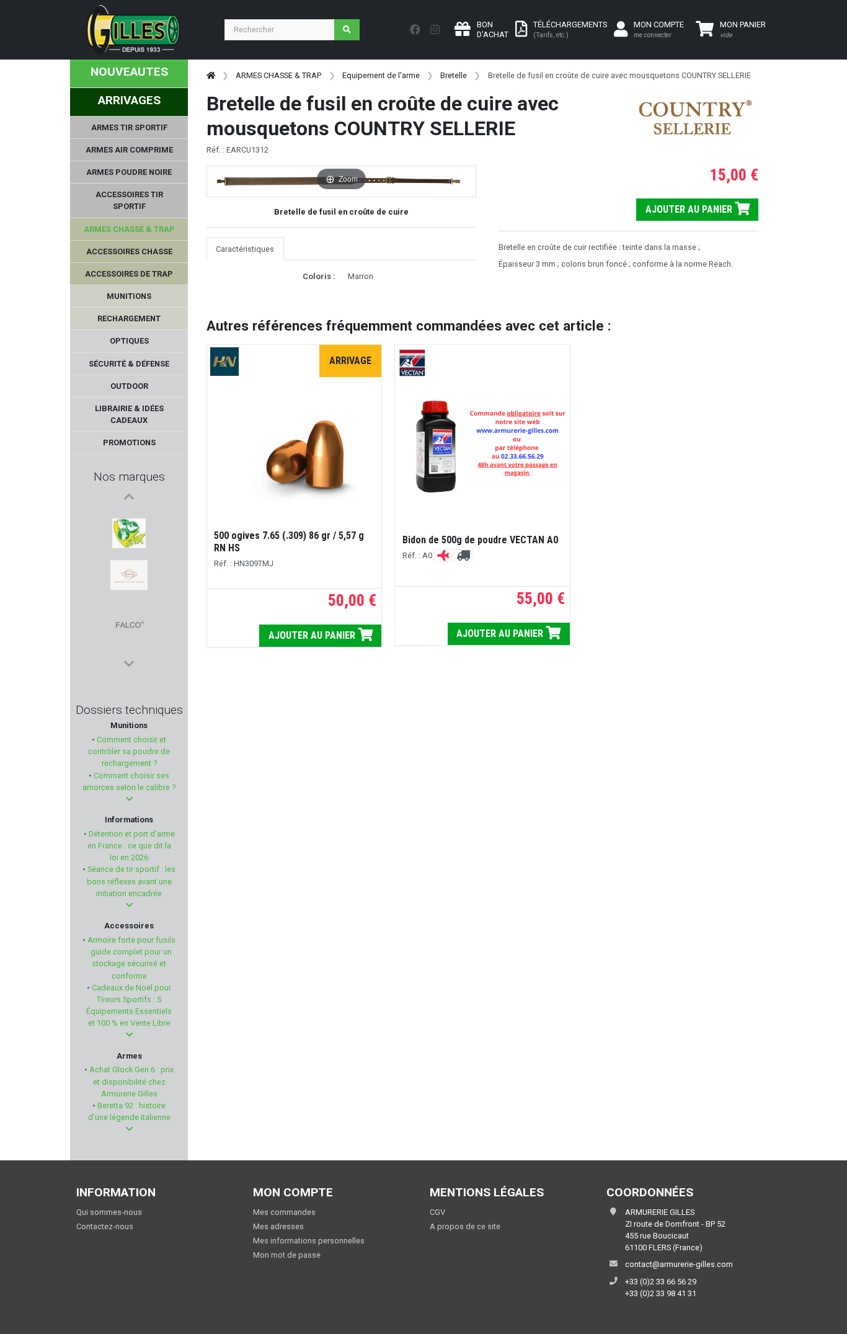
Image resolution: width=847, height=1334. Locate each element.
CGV (437, 1212)
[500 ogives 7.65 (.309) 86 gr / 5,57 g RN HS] (294, 448)
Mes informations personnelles (309, 1240)
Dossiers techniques (129, 710)
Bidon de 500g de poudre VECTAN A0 (480, 540)
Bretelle (453, 75)
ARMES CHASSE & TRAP (278, 75)
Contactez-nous (104, 1226)
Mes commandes (284, 1212)
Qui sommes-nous (109, 1212)
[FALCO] (129, 580)
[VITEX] (128, 520)
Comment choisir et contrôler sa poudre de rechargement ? (129, 751)
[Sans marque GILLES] (129, 610)
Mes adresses (278, 1226)
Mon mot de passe (287, 1255)
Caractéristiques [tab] (245, 249)
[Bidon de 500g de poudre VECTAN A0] (482, 447)
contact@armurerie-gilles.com (679, 1264)
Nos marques (129, 476)
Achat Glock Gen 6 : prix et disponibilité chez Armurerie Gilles (130, 1081)
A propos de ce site (465, 1226)
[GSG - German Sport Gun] (129, 550)
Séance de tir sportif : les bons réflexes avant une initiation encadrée (130, 881)
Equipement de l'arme (381, 75)
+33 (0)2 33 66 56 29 (660, 1281)
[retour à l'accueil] (210, 75)
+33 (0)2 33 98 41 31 (660, 1293)
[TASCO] (129, 639)
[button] (129, 799)
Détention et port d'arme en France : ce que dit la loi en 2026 (131, 845)
